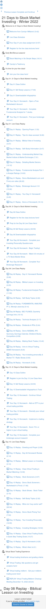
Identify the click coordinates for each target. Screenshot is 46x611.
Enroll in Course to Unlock (23, 604)
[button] (1, 2)
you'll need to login (33, 601)
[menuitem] (1, 5)
